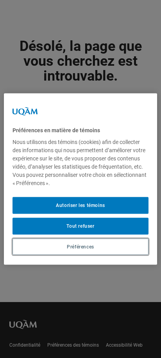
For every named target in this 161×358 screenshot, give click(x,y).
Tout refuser (80, 225)
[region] (80, 179)
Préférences (80, 246)
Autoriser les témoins (80, 205)
